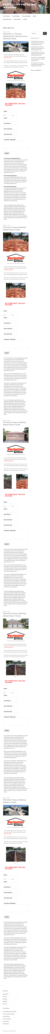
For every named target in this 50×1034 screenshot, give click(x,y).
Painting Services (7, 19)
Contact (25, 19)
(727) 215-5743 (7, 57)
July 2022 (5, 996)
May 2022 (5, 999)
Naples (34, 16)
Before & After (17, 19)
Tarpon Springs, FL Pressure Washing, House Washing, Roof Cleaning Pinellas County (38, 48)
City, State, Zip (8, 134)
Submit (7, 153)
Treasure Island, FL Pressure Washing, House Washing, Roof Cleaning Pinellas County (38, 43)
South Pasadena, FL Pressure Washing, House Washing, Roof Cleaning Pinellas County (38, 54)
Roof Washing (6, 1023)
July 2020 (5, 1003)
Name (5, 111)
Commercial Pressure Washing (9, 1011)
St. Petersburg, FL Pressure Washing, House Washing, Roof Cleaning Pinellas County (38, 64)
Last (12, 115)
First (5, 115)
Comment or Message (10, 139)
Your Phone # (7, 123)
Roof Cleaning (6, 16)
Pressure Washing (26, 16)
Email (5, 118)
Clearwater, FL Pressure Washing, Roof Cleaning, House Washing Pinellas (15, 36)
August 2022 (5, 994)
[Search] (45, 33)
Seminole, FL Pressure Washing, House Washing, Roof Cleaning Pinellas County (38, 59)
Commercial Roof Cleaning (8, 1014)
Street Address (8, 128)
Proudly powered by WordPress (9, 1031)
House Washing (15, 16)
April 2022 (5, 1001)
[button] (16, 99)
